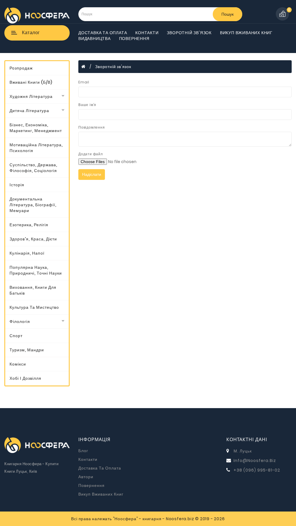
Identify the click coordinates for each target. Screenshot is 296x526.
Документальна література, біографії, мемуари (33, 204)
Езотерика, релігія (29, 225)
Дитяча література (29, 111)
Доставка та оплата (102, 33)
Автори (85, 477)
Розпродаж (21, 68)
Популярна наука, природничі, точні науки (36, 270)
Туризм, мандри (27, 350)
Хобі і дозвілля (25, 378)
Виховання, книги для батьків (33, 290)
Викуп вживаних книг (246, 33)
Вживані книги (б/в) (31, 82)
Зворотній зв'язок (189, 33)
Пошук (227, 14)
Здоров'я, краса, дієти (33, 239)
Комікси (18, 364)
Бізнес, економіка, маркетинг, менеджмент (36, 128)
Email (83, 82)
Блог (83, 451)
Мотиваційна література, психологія (36, 148)
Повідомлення (91, 127)
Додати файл (90, 153)
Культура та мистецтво (34, 307)
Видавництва (94, 38)
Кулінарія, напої (27, 253)
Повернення (134, 38)
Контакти (146, 33)
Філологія (20, 321)
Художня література (31, 96)
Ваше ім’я (87, 104)
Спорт (16, 336)
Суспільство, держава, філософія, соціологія (33, 167)
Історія (17, 185)
